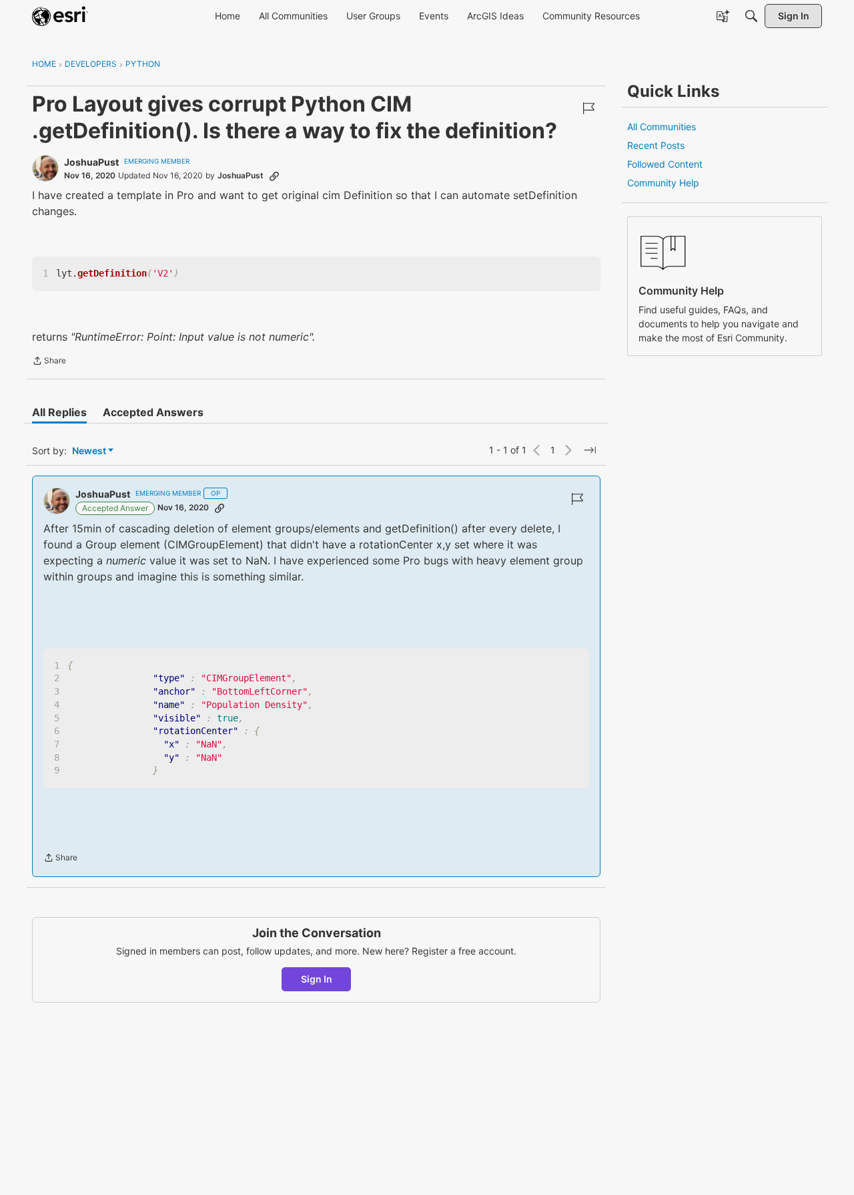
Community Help (663, 182)
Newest (89, 451)
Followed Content (665, 164)
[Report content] (588, 108)
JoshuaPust (91, 162)
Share (49, 362)
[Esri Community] (60, 16)
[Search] (751, 16)
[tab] (59, 412)
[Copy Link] (274, 176)
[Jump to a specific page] (589, 450)
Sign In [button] (316, 979)
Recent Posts (656, 145)
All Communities (661, 126)
